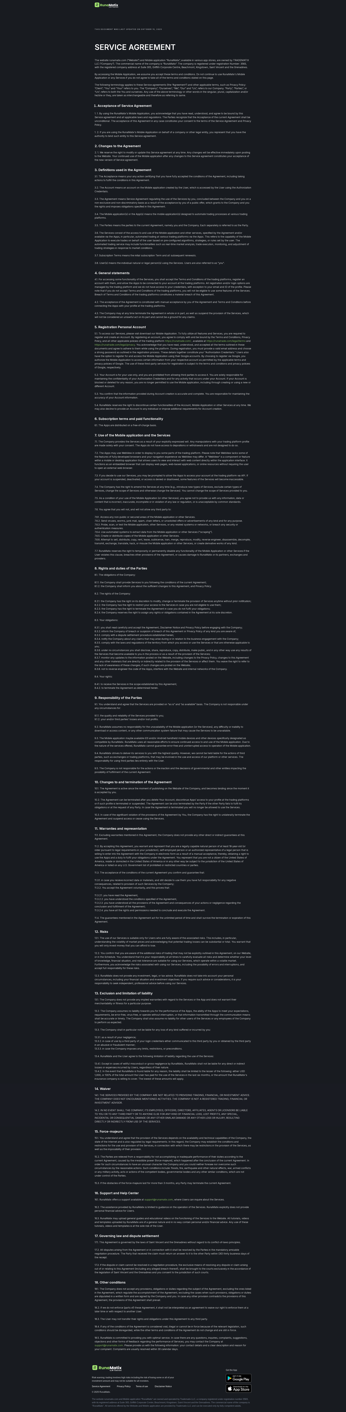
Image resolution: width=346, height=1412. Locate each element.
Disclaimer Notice (163, 1386)
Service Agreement (101, 1386)
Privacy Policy (124, 1386)
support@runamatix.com (158, 1199)
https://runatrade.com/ (178, 341)
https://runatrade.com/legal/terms (226, 341)
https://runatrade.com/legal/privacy (115, 344)
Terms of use (142, 1386)
